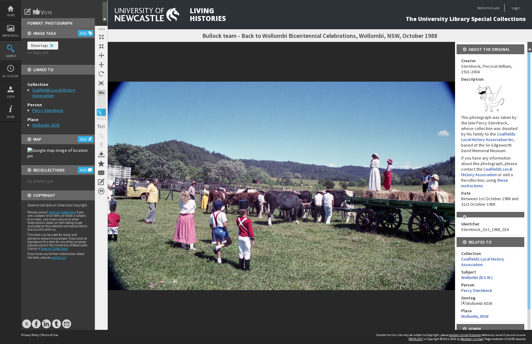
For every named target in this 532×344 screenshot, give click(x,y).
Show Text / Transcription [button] (101, 126)
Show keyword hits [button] (101, 135)
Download (101, 154)
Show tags (39, 45)
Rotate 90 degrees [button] (101, 74)
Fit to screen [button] (101, 46)
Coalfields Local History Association (486, 171)
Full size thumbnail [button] (101, 37)
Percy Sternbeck (47, 110)
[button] (101, 112)
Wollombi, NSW (46, 125)
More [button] (10, 117)
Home (11, 15)
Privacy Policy (30, 335)
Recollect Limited (472, 339)
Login (11, 97)
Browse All (10, 36)
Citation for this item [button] (101, 191)
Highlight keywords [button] (101, 145)
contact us (58, 257)
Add (83, 33)
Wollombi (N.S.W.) (477, 277)
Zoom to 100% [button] (101, 83)
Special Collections (62, 212)
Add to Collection (101, 163)
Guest (495, 8)
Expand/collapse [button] (529, 47)
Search (11, 56)
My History (10, 76)
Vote (43, 11)
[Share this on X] (26, 321)
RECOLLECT (416, 339)
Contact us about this (101, 172)
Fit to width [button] (101, 55)
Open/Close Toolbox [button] (105, 12)
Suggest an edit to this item (27, 11)
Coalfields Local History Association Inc (488, 136)
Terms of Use (49, 335)
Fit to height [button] (101, 64)
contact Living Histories (465, 335)
